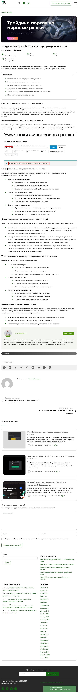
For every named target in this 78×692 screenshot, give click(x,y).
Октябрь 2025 (44, 617)
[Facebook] (15, 367)
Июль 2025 (43, 625)
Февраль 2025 (44, 640)
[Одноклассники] (10, 367)
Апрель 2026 (44, 599)
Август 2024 (44, 658)
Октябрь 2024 (44, 652)
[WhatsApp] (44, 367)
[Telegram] (32, 367)
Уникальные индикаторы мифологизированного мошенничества (28, 91)
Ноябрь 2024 (44, 649)
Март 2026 (43, 602)
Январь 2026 (44, 608)
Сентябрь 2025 (45, 620)
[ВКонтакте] (4, 367)
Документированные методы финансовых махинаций (25, 88)
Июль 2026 (43, 590)
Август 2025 (44, 623)
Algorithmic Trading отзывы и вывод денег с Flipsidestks (57, 564)
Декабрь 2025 (44, 611)
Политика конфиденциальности (51, 682)
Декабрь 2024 (44, 646)
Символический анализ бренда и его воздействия (24, 79)
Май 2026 (43, 596)
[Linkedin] (38, 367)
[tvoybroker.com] (3, 3)
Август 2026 (44, 587)
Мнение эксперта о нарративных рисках (20, 95)
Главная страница (6, 12)
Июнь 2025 (43, 628)
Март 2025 (43, 637)
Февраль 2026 (44, 605)
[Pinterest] (27, 367)
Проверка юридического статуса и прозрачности (23, 82)
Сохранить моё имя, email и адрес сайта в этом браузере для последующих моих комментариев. (37, 539)
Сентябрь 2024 (45, 655)
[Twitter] (21, 367)
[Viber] (50, 367)
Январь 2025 (44, 643)
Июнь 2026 (43, 593)
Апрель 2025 (44, 634)
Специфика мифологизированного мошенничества (24, 85)
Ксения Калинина (34, 379)
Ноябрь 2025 (44, 614)
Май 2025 (43, 631)
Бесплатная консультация (61, 3)
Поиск (5, 554)
